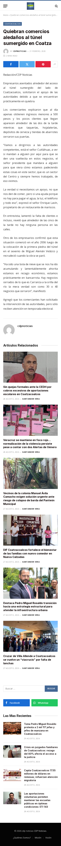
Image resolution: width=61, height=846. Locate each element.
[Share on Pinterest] (43, 64)
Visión (48, 837)
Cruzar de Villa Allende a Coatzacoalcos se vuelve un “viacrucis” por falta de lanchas (29, 659)
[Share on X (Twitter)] (27, 64)
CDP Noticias (40, 830)
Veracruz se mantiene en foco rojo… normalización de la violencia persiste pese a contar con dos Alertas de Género (30, 443)
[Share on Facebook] (11, 64)
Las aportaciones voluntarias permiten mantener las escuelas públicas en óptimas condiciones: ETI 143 (37, 800)
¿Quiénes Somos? (22, 837)
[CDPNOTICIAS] (30, 6)
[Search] (56, 6)
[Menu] (5, 6)
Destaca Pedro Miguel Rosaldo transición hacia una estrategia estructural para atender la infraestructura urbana (30, 606)
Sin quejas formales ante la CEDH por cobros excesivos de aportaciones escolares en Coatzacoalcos (27, 390)
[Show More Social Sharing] (55, 64)
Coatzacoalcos (12, 24)
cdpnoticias (20, 51)
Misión (38, 837)
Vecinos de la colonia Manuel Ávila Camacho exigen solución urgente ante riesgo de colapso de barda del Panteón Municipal (28, 499)
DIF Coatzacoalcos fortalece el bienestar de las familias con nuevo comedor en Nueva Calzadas (30, 553)
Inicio (5, 15)
